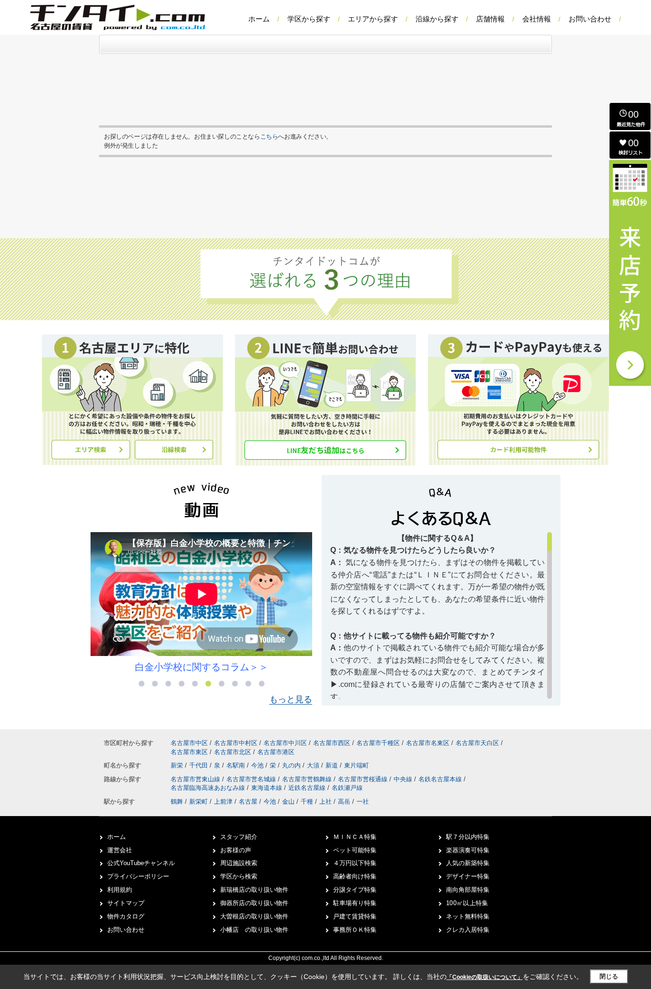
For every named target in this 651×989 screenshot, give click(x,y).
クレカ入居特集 (467, 929)
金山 (288, 801)
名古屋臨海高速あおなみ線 (209, 787)
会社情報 (536, 19)
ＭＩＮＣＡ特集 (354, 836)
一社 (362, 801)
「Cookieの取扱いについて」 (485, 977)
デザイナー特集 (467, 876)
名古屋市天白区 (477, 743)
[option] (201, 603)
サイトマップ (125, 903)
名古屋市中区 (189, 743)
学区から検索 (238, 876)
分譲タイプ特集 (354, 889)
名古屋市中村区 (235, 743)
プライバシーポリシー (138, 876)
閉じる (609, 976)
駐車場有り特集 (354, 903)
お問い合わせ (590, 19)
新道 (333, 765)
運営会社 (119, 850)
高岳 (344, 801)
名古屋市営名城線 (252, 779)
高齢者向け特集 (354, 876)
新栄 (178, 765)
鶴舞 (177, 801)
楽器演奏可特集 (467, 850)
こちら (269, 136)
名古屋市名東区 (427, 743)
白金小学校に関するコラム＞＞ (201, 667)
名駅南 (236, 765)
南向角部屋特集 (467, 889)
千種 (307, 801)
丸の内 (292, 765)
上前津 (223, 801)
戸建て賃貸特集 (354, 916)
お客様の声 (235, 850)
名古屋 (248, 801)
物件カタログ (125, 916)
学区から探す (308, 19)
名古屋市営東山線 (196, 779)
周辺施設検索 (238, 863)
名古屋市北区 (232, 752)
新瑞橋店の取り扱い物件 (254, 889)
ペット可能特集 (354, 850)
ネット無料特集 (467, 916)
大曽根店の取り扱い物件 (254, 916)
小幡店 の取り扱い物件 (254, 929)
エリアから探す (373, 19)
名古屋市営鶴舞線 (308, 779)
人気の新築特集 (467, 863)
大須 (314, 765)
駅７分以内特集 (467, 836)
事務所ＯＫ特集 (354, 929)
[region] (441, 615)
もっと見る (290, 699)
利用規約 (119, 889)
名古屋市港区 (276, 752)
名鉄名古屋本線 (441, 779)
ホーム (259, 19)
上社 (325, 801)
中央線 (404, 779)
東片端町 (356, 765)
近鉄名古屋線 (307, 787)
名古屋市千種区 (378, 743)
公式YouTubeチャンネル (141, 863)
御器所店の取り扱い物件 (254, 903)
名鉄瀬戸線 (347, 787)
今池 (258, 765)
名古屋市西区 (331, 743)
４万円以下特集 (354, 863)
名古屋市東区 (189, 752)
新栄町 (198, 801)
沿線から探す (437, 19)
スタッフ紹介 (238, 836)
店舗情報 (490, 19)
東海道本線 (267, 787)
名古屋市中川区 (285, 743)
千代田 (199, 765)
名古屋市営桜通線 (363, 779)
